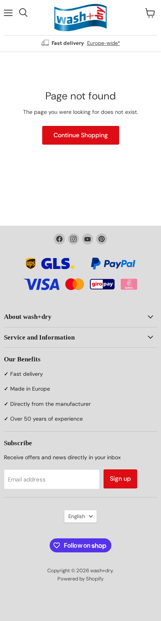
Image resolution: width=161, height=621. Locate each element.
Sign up (120, 478)
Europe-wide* (103, 43)
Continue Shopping (81, 135)
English (76, 516)
